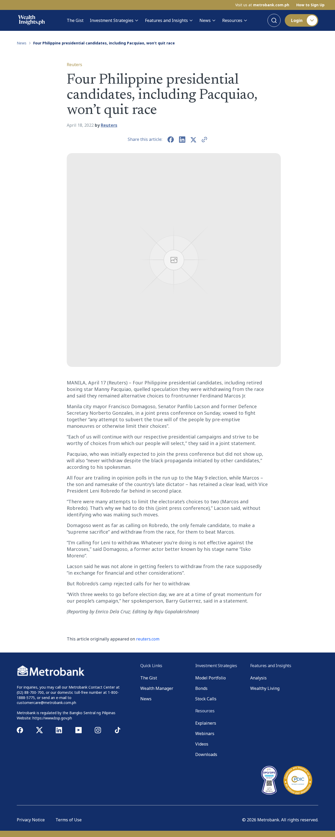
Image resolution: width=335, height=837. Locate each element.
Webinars (204, 733)
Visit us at (262, 5)
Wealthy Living (265, 688)
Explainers (205, 723)
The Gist (75, 20)
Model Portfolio (210, 678)
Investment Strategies (111, 20)
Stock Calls (205, 699)
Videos (201, 744)
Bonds (201, 688)
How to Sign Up (310, 5)
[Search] (274, 20)
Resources (232, 20)
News (205, 20)
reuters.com (147, 639)
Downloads (206, 754)
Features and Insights (166, 20)
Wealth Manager (156, 688)
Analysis (258, 678)
